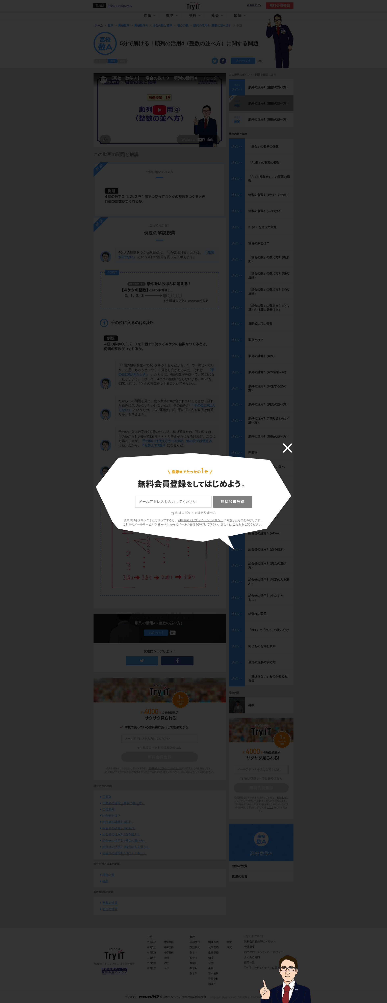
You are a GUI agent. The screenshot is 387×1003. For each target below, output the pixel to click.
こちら (237, 524)
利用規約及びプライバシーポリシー (200, 520)
